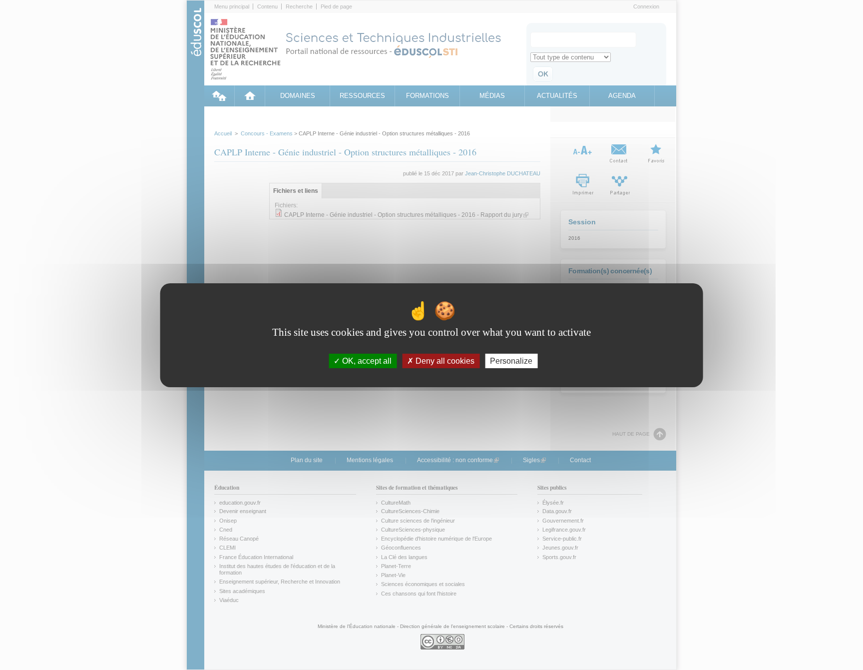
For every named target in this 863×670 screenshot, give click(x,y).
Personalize (511, 360)
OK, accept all (366, 360)
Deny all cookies (444, 360)
